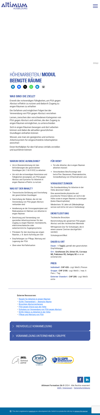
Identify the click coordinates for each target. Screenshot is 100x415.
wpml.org (32, 411)
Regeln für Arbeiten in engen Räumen (34, 299)
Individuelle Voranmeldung (34, 326)
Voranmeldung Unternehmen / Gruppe (41, 336)
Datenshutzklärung (82, 388)
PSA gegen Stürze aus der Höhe (32, 307)
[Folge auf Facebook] (80, 380)
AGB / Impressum (64, 388)
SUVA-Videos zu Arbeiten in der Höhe (34, 312)
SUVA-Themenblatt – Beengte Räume (35, 302)
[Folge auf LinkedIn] (87, 380)
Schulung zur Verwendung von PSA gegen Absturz (40, 309)
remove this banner (81, 411)
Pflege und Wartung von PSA (31, 314)
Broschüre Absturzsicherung (31, 304)
